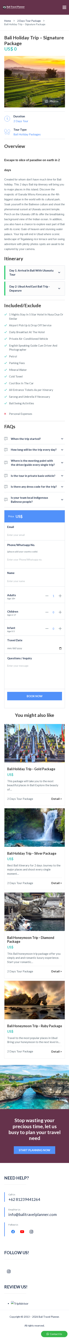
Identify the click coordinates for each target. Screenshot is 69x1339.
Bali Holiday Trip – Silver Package (31, 853)
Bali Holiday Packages (27, 134)
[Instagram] (31, 1231)
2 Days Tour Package (20, 798)
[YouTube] (22, 1231)
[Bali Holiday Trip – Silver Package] (34, 827)
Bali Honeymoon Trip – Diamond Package (30, 940)
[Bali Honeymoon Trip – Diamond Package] (34, 912)
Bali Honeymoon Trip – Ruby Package (34, 1026)
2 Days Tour (20, 121)
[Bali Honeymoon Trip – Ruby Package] (34, 1000)
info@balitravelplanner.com (32, 1214)
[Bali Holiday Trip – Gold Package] (34, 743)
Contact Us (56, 1334)
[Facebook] (13, 1231)
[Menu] (64, 7)
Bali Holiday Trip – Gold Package (31, 769)
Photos (54, 101)
